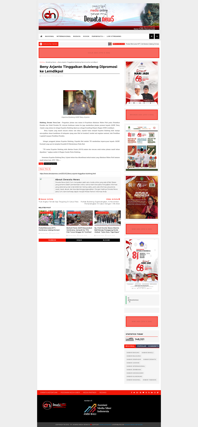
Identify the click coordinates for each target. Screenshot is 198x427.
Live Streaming (114, 36)
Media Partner (89, 392)
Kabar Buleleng (134, 356)
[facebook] (132, 392)
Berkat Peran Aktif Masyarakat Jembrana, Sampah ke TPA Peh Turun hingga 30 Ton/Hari (79, 230)
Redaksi (103, 392)
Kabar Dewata (150, 359)
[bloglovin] (143, 392)
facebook (52, 240)
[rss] (149, 392)
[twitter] (134, 392)
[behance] (152, 392)
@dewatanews (133, 300)
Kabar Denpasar (134, 359)
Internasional (64, 36)
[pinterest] (140, 392)
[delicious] (158, 392)
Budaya (77, 36)
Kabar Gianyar (133, 363)
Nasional (49, 36)
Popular (141, 346)
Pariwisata (97, 36)
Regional (130, 346)
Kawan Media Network (133, 424)
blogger (106, 240)
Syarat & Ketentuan (48, 392)
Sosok (86, 36)
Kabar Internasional (136, 366)
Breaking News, (58, 76)
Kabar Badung (133, 352)
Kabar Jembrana (134, 369)
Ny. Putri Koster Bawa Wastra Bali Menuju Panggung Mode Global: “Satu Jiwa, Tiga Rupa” (107, 230)
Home (42, 62)
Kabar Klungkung (134, 376)
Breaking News (109, 44)
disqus (79, 240)
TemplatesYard (105, 424)
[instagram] (155, 392)
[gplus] (137, 392)
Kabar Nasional (133, 380)
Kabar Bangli (147, 352)
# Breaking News (50, 163)
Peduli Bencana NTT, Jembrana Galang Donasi (132, 44)
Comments (153, 346)
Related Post (45, 208)
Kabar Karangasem (135, 373)
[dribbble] (146, 392)
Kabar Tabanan (149, 380)
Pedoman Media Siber (70, 392)
